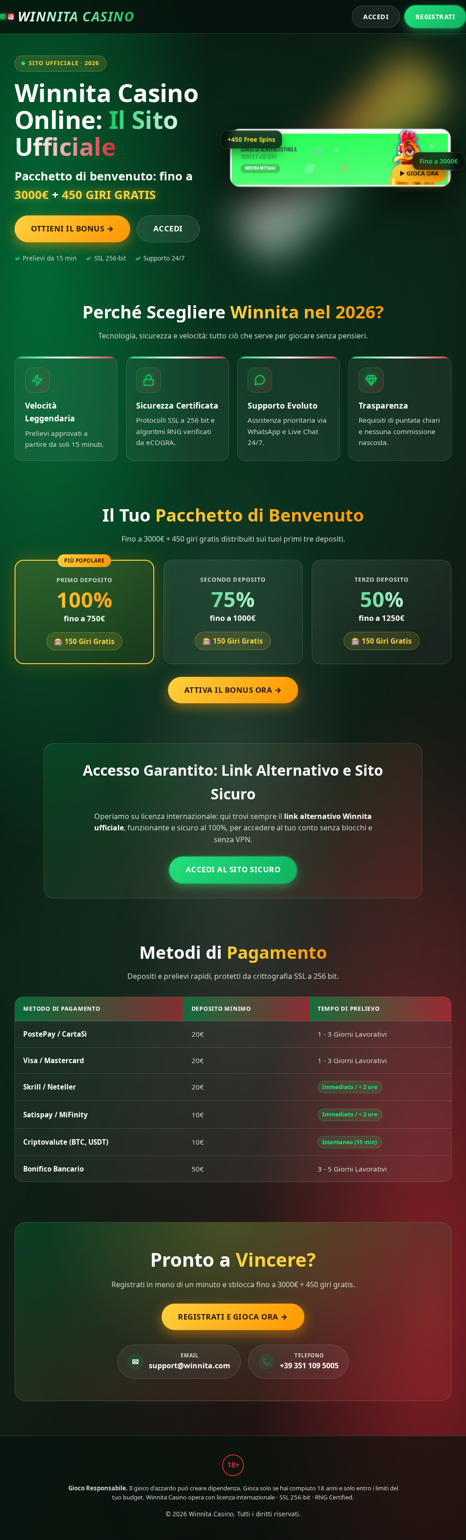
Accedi (376, 16)
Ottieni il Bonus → (72, 228)
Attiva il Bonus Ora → (233, 690)
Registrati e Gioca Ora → (233, 1316)
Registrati (435, 16)
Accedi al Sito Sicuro (233, 869)
